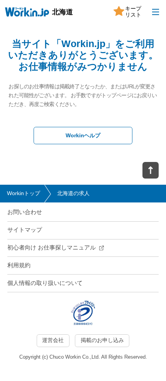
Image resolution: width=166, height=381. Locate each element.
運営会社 (53, 340)
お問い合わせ (24, 212)
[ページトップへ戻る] (150, 170)
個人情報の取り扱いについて (45, 283)
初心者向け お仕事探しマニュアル (51, 247)
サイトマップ (24, 230)
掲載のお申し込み (102, 340)
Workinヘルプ (83, 135)
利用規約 (18, 265)
